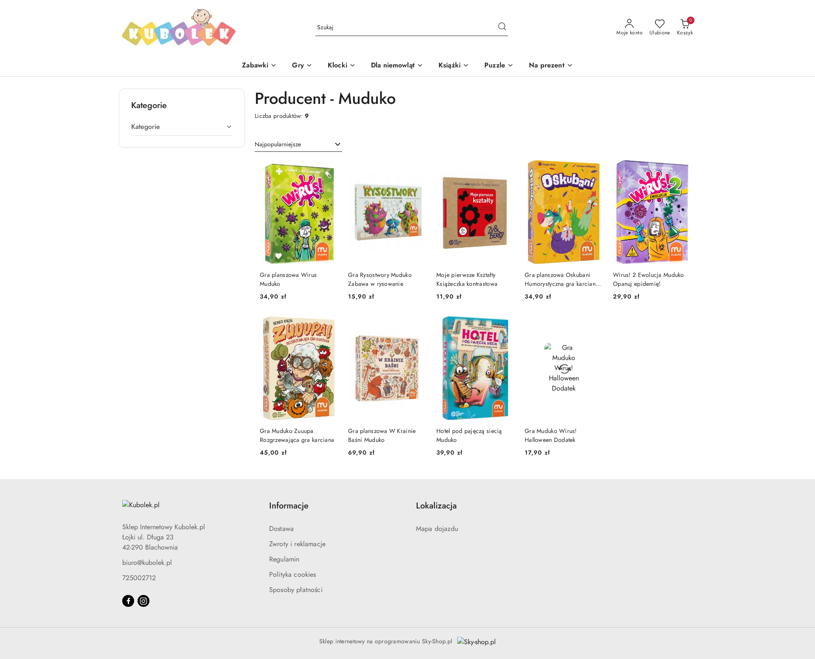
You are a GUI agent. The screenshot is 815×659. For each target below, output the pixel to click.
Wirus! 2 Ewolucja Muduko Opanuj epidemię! (648, 279)
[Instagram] (143, 601)
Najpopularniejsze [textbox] (278, 144)
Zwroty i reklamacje (297, 544)
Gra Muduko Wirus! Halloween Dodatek (551, 435)
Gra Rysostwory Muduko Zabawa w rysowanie (380, 279)
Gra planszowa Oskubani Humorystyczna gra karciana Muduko (562, 279)
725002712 (139, 578)
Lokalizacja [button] (436, 506)
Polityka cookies (292, 574)
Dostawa (281, 528)
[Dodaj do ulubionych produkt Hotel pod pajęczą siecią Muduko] (504, 326)
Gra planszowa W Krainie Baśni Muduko (382, 435)
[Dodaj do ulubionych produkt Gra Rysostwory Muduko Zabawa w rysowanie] (416, 170)
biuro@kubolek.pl (147, 562)
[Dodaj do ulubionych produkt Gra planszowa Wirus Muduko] (328, 170)
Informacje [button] (289, 506)
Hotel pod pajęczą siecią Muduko (469, 435)
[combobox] (298, 144)
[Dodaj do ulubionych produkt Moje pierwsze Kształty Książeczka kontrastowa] (504, 170)
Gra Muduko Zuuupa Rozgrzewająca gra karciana (297, 435)
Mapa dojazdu (437, 528)
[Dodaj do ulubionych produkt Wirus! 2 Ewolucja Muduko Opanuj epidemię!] (681, 170)
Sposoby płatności (296, 590)
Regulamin (284, 559)
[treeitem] (181, 126)
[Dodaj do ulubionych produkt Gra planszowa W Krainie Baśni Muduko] (416, 326)
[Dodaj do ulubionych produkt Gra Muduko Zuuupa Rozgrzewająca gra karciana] (328, 326)
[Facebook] (128, 601)
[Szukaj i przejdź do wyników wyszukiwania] (502, 27)
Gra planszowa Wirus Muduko (288, 279)
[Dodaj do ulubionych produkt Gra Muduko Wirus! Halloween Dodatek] (593, 326)
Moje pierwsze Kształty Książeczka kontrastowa (466, 279)
